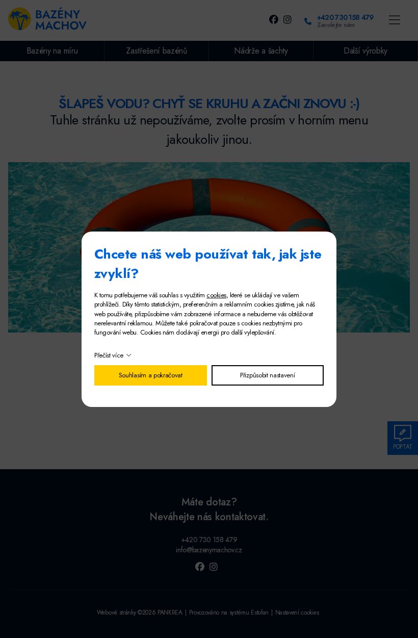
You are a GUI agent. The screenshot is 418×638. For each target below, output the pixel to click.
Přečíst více (108, 355)
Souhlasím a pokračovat (150, 375)
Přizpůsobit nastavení (267, 375)
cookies (216, 295)
